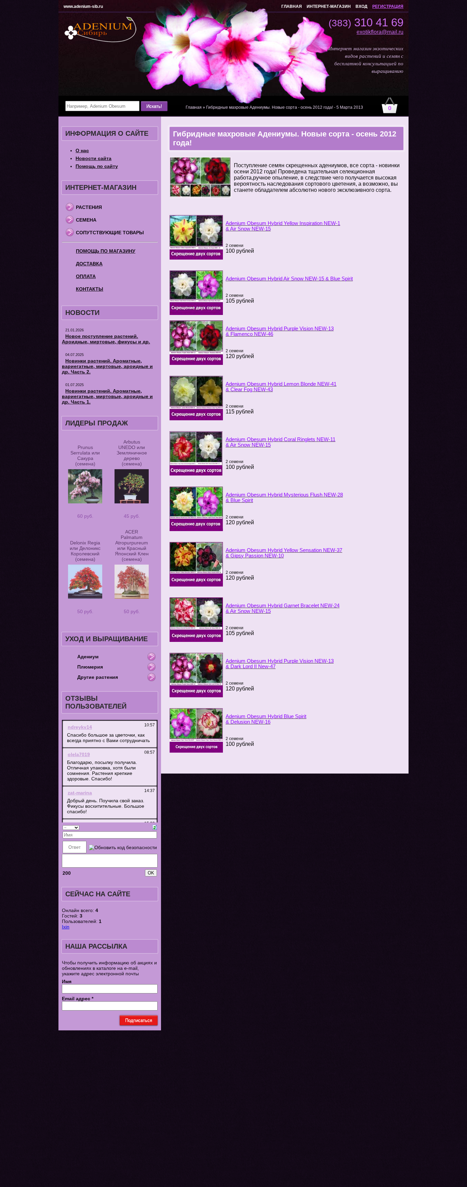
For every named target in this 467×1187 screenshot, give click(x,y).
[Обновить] (154, 827)
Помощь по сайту (97, 166)
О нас (82, 150)
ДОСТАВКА (89, 263)
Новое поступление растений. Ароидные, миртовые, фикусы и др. (106, 338)
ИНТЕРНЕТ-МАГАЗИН (329, 6)
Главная (194, 107)
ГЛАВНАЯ (291, 6)
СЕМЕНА (86, 220)
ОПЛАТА (86, 276)
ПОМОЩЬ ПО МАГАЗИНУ (105, 251)
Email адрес (77, 998)
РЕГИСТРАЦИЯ (387, 6)
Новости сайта (93, 158)
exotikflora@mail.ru (380, 32)
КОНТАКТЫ (89, 289)
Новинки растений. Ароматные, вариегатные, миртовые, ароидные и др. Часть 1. (107, 396)
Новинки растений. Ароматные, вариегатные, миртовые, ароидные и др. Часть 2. (107, 366)
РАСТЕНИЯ (89, 207)
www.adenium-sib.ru (83, 6)
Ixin (65, 926)
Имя (66, 981)
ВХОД (362, 6)
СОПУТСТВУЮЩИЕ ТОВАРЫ (110, 232)
